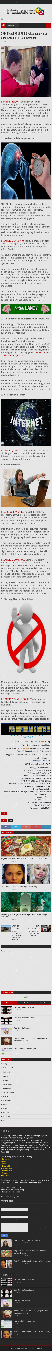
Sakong (6, 1112)
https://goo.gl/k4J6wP (41, 761)
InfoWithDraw (8, 1092)
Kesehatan (7, 1096)
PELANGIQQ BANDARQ (12, 241)
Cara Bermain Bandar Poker (24, 1007)
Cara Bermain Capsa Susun (24, 1018)
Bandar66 (6, 1072)
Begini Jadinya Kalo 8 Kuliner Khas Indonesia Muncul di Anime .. (24, 858)
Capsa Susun (7, 1084)
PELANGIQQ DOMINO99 (13, 560)
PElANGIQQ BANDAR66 (12, 512)
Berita (5, 1080)
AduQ (5, 1064)
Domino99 (7, 1088)
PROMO (5, 1108)
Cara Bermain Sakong (22, 1028)
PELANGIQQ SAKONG (11, 450)
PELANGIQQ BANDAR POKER (15, 699)
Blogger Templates (36, 1348)
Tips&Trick (7, 1116)
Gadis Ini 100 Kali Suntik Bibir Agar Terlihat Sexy (19, 886)
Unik (10, 820)
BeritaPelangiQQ (9, 101)
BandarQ (6, 1076)
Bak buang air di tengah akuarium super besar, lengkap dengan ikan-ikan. (24, 915)
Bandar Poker (8, 1068)
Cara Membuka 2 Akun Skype (25, 1049)
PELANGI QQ (7, 1100)
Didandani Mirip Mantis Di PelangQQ (27, 1240)
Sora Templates (22, 1348)
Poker (5, 1104)
